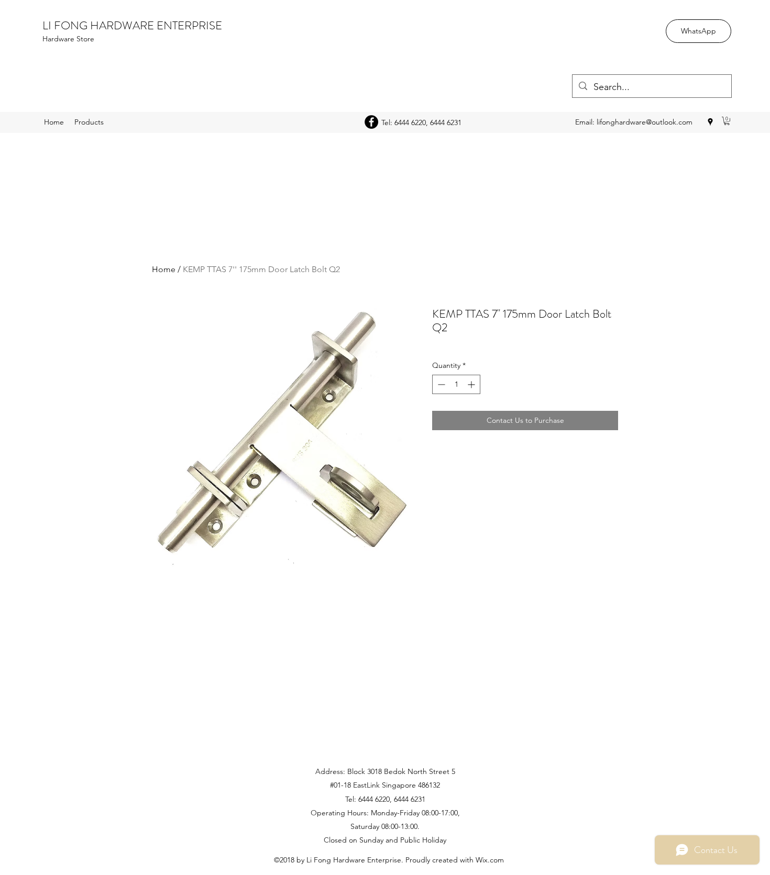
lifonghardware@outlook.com (644, 122)
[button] (727, 121)
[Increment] (472, 384)
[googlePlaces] (710, 122)
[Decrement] (440, 384)
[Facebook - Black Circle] (371, 122)
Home (163, 269)
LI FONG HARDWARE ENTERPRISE (132, 25)
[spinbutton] (456, 384)
